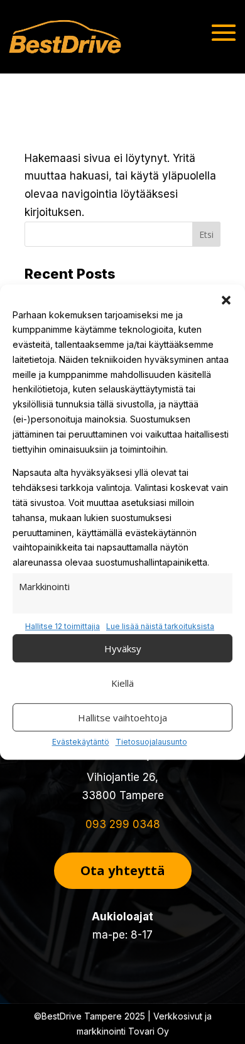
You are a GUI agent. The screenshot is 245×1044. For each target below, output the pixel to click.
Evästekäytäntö (80, 741)
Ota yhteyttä (122, 870)
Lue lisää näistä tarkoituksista (160, 626)
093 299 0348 (122, 824)
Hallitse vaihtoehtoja (122, 717)
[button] (226, 300)
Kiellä (122, 683)
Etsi (206, 234)
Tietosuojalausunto (151, 741)
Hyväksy (122, 648)
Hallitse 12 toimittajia (62, 626)
